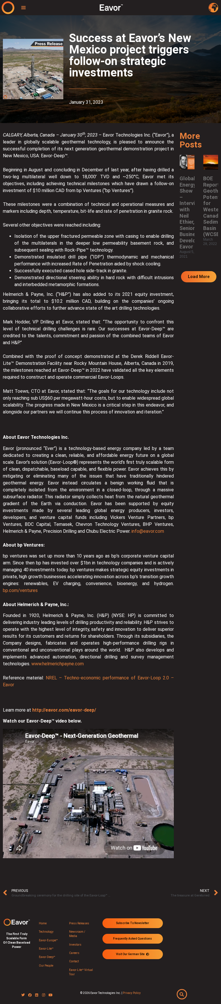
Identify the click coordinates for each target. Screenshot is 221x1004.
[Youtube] (50, 995)
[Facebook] (29, 995)
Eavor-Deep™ (47, 957)
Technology (46, 931)
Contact (74, 961)
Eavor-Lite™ (46, 948)
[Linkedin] (36, 995)
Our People (46, 965)
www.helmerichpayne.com (57, 663)
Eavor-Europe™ (48, 940)
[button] (23, 8)
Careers (74, 953)
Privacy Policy (132, 993)
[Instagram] (43, 995)
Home (43, 923)
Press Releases (79, 923)
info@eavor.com (148, 531)
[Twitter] (23, 995)
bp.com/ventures (20, 590)
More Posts (191, 140)
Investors (75, 944)
